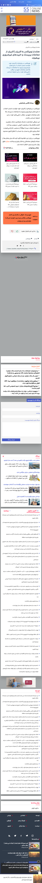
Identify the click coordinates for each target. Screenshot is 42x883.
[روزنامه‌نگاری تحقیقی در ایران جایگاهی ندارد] (34, 477)
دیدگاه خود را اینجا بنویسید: (32, 420)
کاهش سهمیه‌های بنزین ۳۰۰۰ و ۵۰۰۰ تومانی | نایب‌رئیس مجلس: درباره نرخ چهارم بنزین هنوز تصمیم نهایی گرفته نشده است (20, 573)
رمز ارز (36, 239)
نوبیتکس (28, 239)
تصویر (10, 826)
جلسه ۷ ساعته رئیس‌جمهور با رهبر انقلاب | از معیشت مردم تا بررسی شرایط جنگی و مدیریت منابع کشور (21, 580)
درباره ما (29, 2)
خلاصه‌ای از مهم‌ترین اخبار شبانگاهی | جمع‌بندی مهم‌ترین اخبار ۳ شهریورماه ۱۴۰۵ (22, 528)
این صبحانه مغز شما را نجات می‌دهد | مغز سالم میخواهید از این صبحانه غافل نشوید (15, 866)
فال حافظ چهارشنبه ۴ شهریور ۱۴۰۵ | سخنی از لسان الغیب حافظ (22, 634)
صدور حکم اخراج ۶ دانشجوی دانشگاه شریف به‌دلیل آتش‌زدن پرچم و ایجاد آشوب (21, 647)
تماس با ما (22, 2)
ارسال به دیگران (33, 42)
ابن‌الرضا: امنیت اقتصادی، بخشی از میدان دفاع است (25, 617)
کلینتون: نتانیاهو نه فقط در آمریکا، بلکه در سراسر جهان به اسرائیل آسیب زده (20, 595)
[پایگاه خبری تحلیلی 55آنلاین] (31, 10)
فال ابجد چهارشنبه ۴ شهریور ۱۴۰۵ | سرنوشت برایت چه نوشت (23, 621)
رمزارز (7, 141)
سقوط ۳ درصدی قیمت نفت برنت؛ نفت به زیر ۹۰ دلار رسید (24, 626)
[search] (2, 11)
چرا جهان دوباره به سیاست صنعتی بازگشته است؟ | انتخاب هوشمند (21, 484)
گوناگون (9, 821)
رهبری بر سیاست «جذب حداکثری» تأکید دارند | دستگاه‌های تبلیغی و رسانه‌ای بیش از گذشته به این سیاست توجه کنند (21, 547)
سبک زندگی (22, 826)
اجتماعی (23, 815)
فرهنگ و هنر (22, 821)
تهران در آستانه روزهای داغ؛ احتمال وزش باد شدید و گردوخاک (23, 630)
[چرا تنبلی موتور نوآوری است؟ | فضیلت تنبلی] (34, 502)
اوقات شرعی (13, 2)
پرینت (25, 42)
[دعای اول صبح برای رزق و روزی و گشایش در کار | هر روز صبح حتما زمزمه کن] (37, 878)
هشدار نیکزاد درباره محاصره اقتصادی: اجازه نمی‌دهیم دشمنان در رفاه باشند (21, 655)
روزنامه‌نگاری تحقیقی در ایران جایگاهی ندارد (28, 472)
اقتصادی (37, 821)
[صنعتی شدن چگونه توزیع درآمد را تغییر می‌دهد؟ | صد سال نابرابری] (34, 465)
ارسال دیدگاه (11, 440)
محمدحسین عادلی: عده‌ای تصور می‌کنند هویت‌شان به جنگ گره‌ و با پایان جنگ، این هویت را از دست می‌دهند (20, 611)
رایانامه (38, 413)
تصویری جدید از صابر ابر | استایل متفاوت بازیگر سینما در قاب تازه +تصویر (20, 541)
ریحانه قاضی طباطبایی (26, 103)
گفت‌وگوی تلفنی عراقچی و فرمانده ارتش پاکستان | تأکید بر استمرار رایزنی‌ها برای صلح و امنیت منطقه (22, 535)
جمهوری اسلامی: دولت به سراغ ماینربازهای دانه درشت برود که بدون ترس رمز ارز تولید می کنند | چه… (21, 392)
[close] (39, 873)
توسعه (38, 815)
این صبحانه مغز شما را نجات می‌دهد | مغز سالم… (16, 844)
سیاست (37, 826)
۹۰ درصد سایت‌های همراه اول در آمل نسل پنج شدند (25, 605)
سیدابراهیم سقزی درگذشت (31, 601)
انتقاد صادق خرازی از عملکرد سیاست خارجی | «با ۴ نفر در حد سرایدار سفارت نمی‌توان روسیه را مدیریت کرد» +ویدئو (21, 565)
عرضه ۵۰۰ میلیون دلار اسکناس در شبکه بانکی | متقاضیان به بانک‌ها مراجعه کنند (21, 640)
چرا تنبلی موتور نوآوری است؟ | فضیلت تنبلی (28, 497)
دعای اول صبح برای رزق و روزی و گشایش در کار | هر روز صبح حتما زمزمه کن (17, 878)
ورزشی (9, 815)
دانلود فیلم (35, 808)
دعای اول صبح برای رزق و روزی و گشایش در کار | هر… (18, 854)
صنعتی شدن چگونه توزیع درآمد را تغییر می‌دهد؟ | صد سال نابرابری (22, 460)
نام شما (38, 406)
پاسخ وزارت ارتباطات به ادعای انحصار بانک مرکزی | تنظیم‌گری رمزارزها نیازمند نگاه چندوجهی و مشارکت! (23, 372)
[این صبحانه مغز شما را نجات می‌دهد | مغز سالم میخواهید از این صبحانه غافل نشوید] (34, 868)
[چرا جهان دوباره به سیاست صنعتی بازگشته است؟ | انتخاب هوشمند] (34, 490)
